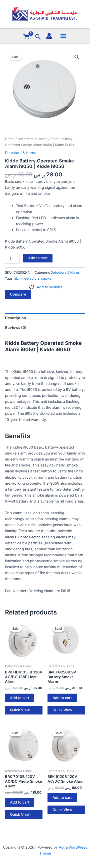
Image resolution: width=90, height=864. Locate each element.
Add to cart (38, 258)
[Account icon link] (49, 36)
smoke (46, 278)
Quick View (20, 710)
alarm (18, 278)
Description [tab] (15, 318)
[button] (38, 37)
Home (9, 139)
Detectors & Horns (32, 139)
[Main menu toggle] (62, 35)
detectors (32, 278)
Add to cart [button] (19, 698)
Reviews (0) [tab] (15, 327)
